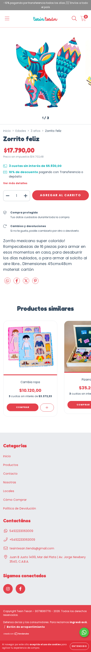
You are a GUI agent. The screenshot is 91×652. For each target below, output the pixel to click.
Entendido (79, 646)
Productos (10, 465)
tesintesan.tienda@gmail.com (32, 548)
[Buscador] (74, 19)
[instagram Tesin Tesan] (8, 589)
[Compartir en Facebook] (17, 282)
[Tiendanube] (16, 634)
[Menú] (7, 19)
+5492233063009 (22, 540)
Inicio (7, 131)
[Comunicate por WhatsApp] (84, 632)
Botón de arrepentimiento (26, 627)
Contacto (10, 473)
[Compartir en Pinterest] (35, 282)
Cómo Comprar (15, 500)
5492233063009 (21, 531)
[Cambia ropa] (47, 408)
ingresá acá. (79, 622)
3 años (35, 131)
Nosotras (9, 482)
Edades (20, 131)
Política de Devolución (19, 508)
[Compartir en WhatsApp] (7, 281)
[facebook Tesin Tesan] (20, 589)
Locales (8, 491)
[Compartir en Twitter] (26, 282)
